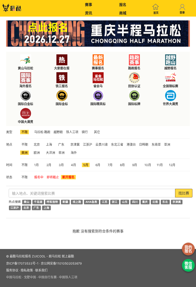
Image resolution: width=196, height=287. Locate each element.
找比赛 (183, 193)
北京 (37, 144)
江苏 (104, 202)
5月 (85, 165)
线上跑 (77, 202)
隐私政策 (27, 270)
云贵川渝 (101, 144)
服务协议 (12, 270)
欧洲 (37, 153)
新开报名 (68, 177)
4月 (73, 165)
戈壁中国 (30, 277)
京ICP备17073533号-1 (22, 263)
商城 (122, 13)
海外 (74, 153)
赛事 (88, 4)
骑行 (85, 132)
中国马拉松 (13, 277)
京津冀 (75, 144)
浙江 (114, 202)
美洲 (24, 153)
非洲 (61, 153)
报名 (122, 4)
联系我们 (41, 270)
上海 (49, 144)
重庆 (145, 202)
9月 (134, 165)
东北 (165, 202)
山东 (125, 202)
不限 (24, 132)
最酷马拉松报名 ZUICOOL (28, 256)
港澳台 (131, 144)
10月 (147, 165)
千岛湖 (38, 202)
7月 (110, 165)
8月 (122, 165)
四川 (135, 202)
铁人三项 (72, 132)
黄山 (26, 202)
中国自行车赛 (47, 277)
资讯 (88, 13)
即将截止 (53, 177)
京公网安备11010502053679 (61, 263)
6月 (97, 165)
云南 (155, 202)
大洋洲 (50, 153)
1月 (36, 165)
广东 (61, 144)
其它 (97, 132)
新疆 (65, 202)
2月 (48, 165)
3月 (61, 165)
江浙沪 (87, 144)
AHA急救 (91, 202)
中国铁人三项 (68, 277)
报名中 (38, 177)
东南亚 (156, 144)
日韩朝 (143, 144)
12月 (172, 165)
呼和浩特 (52, 202)
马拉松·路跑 (42, 132)
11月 (160, 165)
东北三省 (117, 144)
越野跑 (58, 132)
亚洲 (167, 144)
